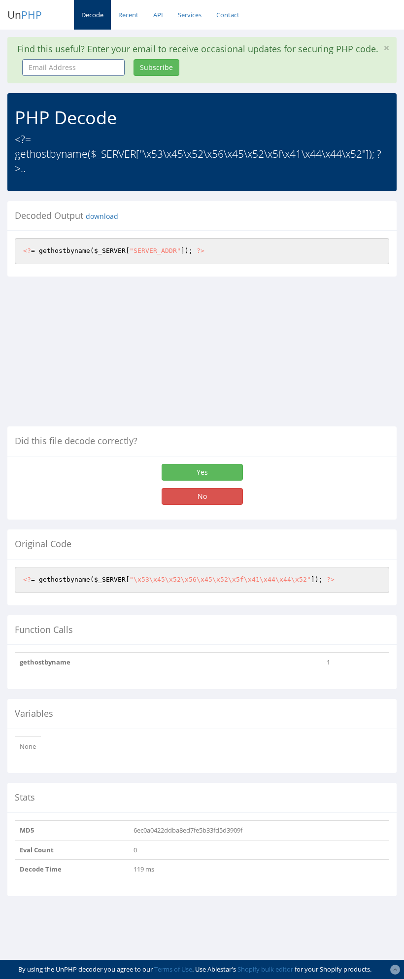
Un (24, 15)
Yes (202, 472)
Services (190, 14)
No (202, 496)
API (158, 14)
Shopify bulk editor (265, 969)
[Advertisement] (90, 355)
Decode (92, 14)
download (102, 216)
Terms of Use (173, 969)
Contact (227, 14)
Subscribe (156, 67)
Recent (128, 14)
